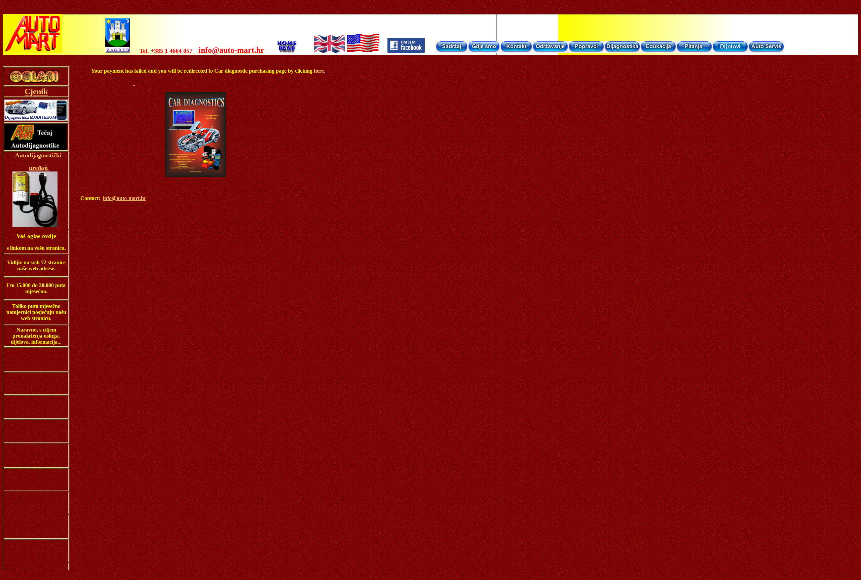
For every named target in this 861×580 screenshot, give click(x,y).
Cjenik (36, 91)
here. (319, 71)
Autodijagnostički (38, 155)
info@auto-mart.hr (124, 198)
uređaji (38, 167)
